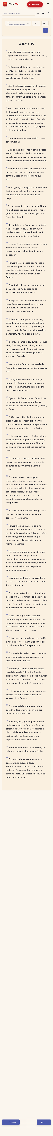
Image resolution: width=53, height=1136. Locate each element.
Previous (12, 1122)
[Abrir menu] (47, 4)
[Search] (38, 13)
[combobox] (18, 23)
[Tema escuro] (48, 13)
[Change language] (43, 13)
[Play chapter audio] (45, 30)
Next (42, 1122)
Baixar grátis (34, 4)
